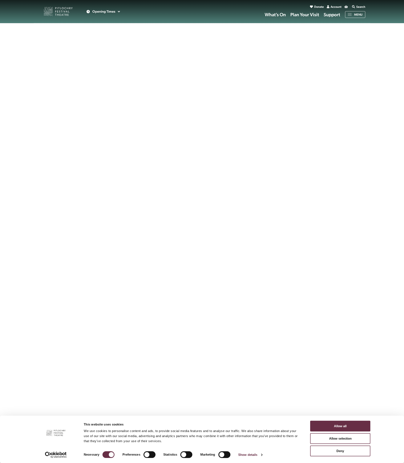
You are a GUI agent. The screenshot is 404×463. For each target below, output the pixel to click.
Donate (319, 6)
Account (336, 6)
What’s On (275, 14)
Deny (340, 451)
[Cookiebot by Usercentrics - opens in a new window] (55, 455)
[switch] (149, 454)
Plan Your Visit (304, 14)
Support (332, 14)
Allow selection (340, 438)
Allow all (340, 426)
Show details (247, 454)
